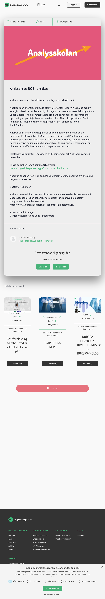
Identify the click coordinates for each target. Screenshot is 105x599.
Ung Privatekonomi (63, 539)
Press (10, 550)
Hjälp (80, 531)
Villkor (12, 559)
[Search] (59, 4)
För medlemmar (41, 531)
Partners (12, 542)
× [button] (102, 567)
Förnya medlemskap (41, 550)
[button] (52, 594)
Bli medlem (92, 5)
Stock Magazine (39, 542)
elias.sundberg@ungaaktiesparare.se (35, 241)
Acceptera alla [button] (52, 588)
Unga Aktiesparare (17, 531)
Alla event (53, 388)
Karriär (11, 539)
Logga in (74, 5)
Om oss (11, 535)
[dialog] (52, 581)
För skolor (61, 531)
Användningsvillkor (16, 563)
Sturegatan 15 (66, 21)
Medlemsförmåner (40, 535)
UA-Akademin (38, 546)
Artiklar (11, 546)
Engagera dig (38, 539)
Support (80, 535)
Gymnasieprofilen (62, 535)
